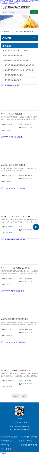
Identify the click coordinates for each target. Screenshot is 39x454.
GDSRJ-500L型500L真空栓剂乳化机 (15, 370)
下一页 (16, 396)
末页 (24, 396)
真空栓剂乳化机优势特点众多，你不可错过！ (19, 70)
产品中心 (19, 31)
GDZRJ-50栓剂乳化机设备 (11, 114)
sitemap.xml (16, 445)
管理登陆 (24, 445)
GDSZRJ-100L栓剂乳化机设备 (13, 165)
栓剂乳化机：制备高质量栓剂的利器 (16, 60)
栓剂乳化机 (27, 31)
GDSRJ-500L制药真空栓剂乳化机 (14, 319)
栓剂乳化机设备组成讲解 (12, 80)
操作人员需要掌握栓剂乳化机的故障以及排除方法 (20, 65)
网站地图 (3, 453)
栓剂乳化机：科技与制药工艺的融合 (16, 50)
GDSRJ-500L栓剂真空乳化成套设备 (15, 216)
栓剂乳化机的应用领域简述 (13, 55)
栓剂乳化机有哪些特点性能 (13, 75)
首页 (12, 31)
